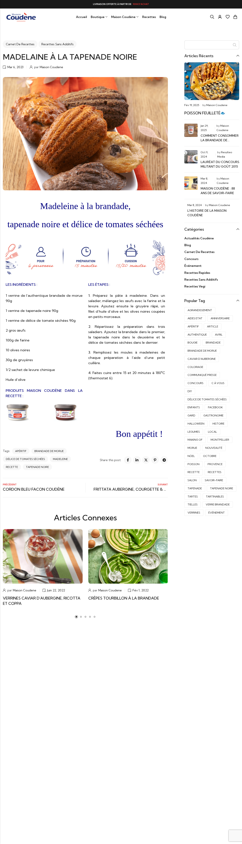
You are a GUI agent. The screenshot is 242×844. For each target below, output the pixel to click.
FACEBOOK (215, 407)
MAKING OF (195, 439)
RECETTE (12, 467)
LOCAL (212, 431)
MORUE (192, 448)
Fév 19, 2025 (191, 105)
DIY (190, 391)
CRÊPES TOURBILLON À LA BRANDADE (123, 598)
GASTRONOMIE (213, 415)
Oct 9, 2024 (204, 154)
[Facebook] (128, 460)
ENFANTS (194, 407)
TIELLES (193, 504)
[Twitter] (146, 460)
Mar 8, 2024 (204, 181)
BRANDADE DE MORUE (49, 451)
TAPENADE (195, 488)
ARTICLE (212, 326)
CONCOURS (195, 383)
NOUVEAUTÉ (213, 448)
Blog (187, 245)
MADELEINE (60, 459)
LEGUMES (194, 431)
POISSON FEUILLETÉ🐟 (204, 113)
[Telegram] (164, 460)
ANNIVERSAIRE (220, 318)
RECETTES (214, 472)
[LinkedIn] (137, 460)
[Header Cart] (235, 16)
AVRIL (219, 334)
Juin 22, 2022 (56, 590)
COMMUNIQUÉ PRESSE (202, 375)
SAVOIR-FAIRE (214, 480)
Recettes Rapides (197, 273)
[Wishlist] (228, 16)
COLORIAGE (195, 367)
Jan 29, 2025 (204, 128)
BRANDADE (213, 342)
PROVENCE (215, 464)
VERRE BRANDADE (218, 504)
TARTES (193, 496)
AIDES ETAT (195, 318)
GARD (191, 415)
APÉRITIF (20, 451)
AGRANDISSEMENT (200, 310)
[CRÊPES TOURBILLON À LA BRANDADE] (128, 556)
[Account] (220, 17)
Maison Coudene (51, 67)
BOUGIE (193, 342)
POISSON (193, 464)
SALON (192, 480)
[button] (76, 617)
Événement (193, 266)
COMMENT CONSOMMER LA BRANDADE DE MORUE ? (220, 140)
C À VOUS (218, 383)
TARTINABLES (215, 496)
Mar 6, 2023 (15, 67)
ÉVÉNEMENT (216, 512)
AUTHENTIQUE (197, 334)
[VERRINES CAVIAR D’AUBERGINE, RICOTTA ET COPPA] (43, 556)
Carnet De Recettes (20, 44)
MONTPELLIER (220, 439)
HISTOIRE (218, 423)
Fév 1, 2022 (141, 590)
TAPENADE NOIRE (37, 467)
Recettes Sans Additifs (57, 44)
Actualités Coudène (199, 238)
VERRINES (194, 512)
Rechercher (234, 45)
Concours (191, 259)
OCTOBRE (209, 456)
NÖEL (191, 456)
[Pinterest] (155, 460)
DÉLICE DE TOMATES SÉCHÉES (25, 459)
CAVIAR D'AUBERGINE (202, 359)
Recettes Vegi (194, 286)
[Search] (212, 16)
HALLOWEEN (196, 423)
